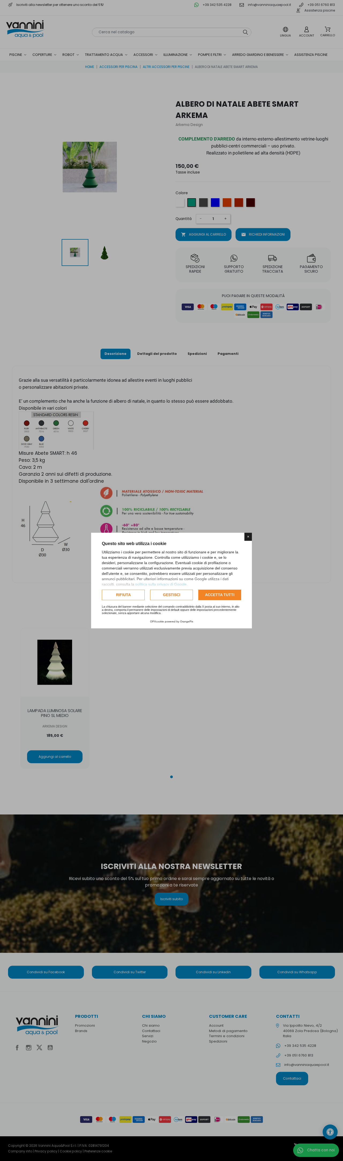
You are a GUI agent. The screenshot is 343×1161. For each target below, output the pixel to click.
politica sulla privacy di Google (161, 584)
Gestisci (171, 595)
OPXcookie (157, 621)
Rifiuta (123, 595)
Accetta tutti (219, 595)
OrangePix (186, 621)
